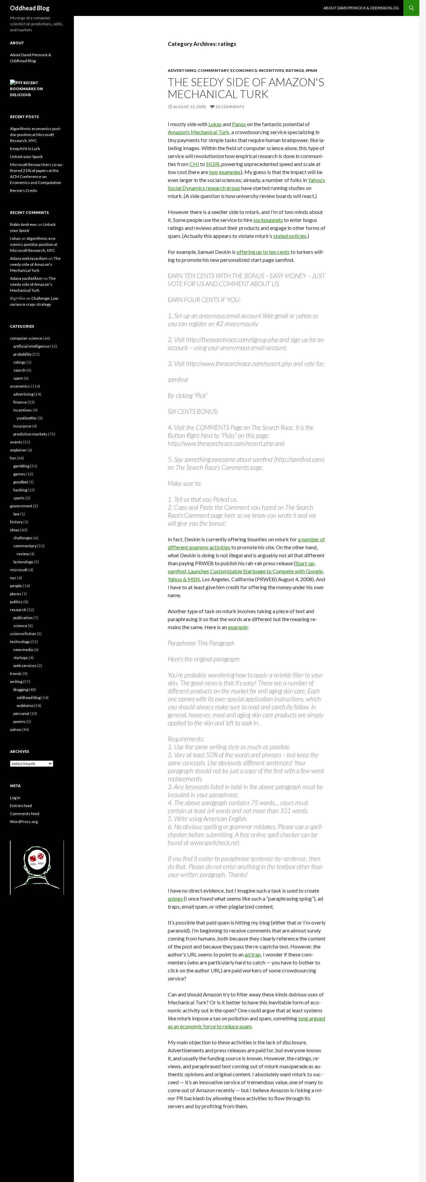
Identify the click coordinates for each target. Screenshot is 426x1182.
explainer (18, 449)
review (23, 553)
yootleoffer (27, 418)
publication (23, 617)
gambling (21, 465)
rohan (15, 238)
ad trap (253, 954)
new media (23, 649)
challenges (23, 537)
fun (13, 457)
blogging (20, 689)
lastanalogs (23, 561)
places (15, 593)
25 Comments (230, 106)
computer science (26, 338)
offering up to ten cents (263, 252)
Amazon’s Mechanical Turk (198, 132)
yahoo (15, 729)
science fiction (23, 633)
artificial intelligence (31, 346)
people (16, 585)
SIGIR (212, 164)
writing (16, 681)
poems (19, 721)
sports (19, 497)
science (20, 625)
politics (16, 601)
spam (311, 70)
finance (20, 402)
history (16, 521)
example (237, 627)
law (16, 513)
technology (20, 641)
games (19, 473)
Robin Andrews (23, 224)
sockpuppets (268, 220)
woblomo (25, 705)
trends (16, 673)
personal (21, 713)
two (213, 172)
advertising (182, 70)
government (21, 505)
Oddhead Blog (30, 8)
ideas (15, 529)
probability (22, 354)
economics (243, 70)
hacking (20, 489)
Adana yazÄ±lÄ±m (26, 278)
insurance (22, 425)
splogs (175, 898)
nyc (13, 577)
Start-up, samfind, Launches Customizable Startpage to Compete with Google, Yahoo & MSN (246, 571)
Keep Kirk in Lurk (25, 148)
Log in (15, 797)
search (19, 370)
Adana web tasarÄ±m (29, 258)
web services (25, 665)
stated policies (290, 236)
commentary (213, 70)
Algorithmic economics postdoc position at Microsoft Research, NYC (35, 134)
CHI (194, 164)
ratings (295, 70)
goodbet (20, 481)
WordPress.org (24, 821)
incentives (271, 70)
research (18, 609)
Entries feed (21, 805)
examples (230, 172)
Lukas (215, 124)
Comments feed (24, 813)
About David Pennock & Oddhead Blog (361, 8)
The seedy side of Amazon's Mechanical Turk (246, 87)
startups (20, 657)
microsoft (19, 569)
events (16, 441)
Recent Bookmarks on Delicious (26, 89)
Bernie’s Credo (23, 190)
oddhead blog (29, 697)
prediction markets (30, 433)
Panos (239, 124)
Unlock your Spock (26, 156)
